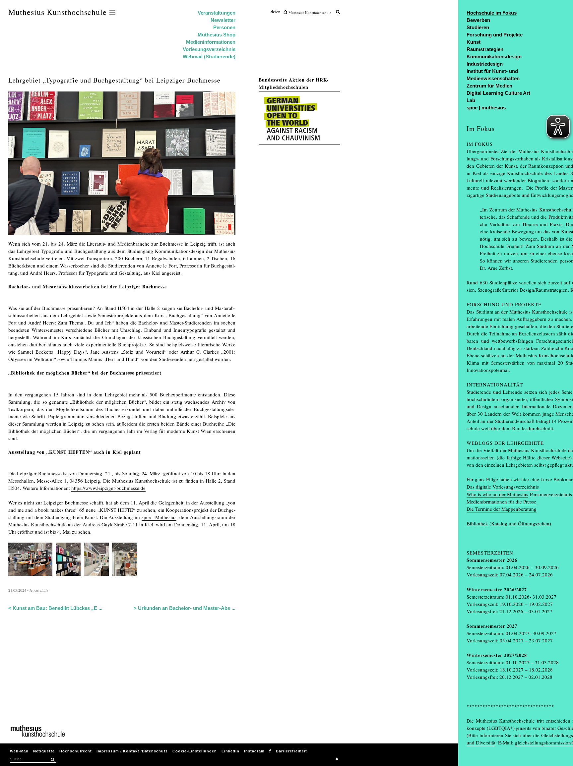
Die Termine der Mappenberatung (502, 508)
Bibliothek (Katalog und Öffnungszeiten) (509, 523)
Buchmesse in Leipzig (182, 243)
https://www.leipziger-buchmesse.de (108, 488)
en (278, 12)
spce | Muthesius (159, 517)
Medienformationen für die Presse (501, 501)
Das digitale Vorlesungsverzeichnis (503, 486)
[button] (52, 759)
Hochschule (39, 590)
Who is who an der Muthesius (497, 494)
